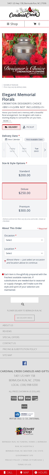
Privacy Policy (12, 460)
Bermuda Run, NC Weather (19, 451)
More (5, 121)
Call (9, 472)
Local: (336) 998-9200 (24, 385)
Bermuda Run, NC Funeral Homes (19, 442)
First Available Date (34, 139)
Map (25, 472)
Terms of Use (24, 464)
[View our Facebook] (24, 364)
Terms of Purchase (32, 460)
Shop (14, 24)
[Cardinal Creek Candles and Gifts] (24, 17)
